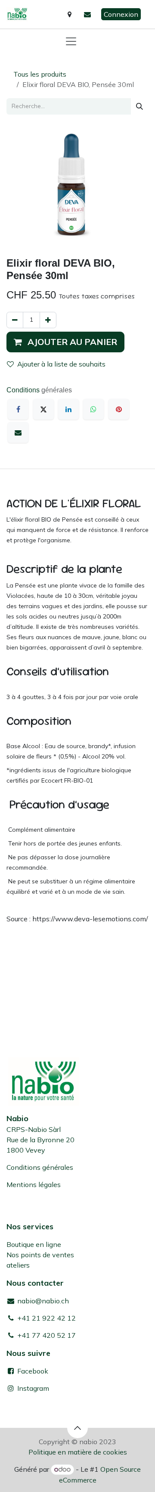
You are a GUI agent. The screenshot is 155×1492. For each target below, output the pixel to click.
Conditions (23, 390)
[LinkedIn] (68, 409)
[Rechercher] (139, 106)
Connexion (121, 14)
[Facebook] (18, 409)
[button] (65, 342)
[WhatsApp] (93, 409)
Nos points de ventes (40, 1254)
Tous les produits (39, 74)
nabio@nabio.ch (42, 1300)
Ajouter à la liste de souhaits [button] (61, 364)
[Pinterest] (118, 409)
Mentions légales (33, 1184)
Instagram (33, 1388)
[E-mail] (18, 432)
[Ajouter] (48, 320)
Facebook (32, 1371)
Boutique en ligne (33, 1244)
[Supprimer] (14, 320)
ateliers (18, 1265)
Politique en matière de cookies (77, 1452)
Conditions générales (39, 1167)
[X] (43, 409)
